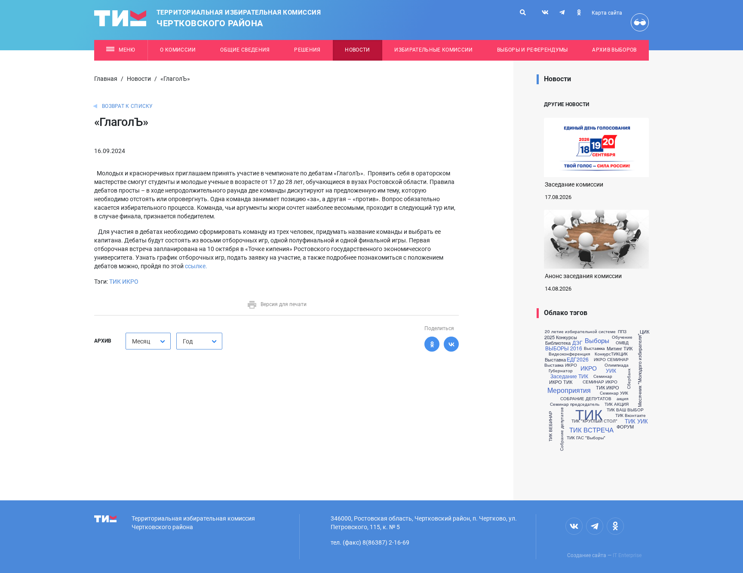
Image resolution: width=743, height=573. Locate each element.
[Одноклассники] (431, 344)
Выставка (555, 359)
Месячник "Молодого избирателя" (639, 370)
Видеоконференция (569, 354)
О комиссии (178, 50)
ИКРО (588, 368)
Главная (105, 78)
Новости (357, 50)
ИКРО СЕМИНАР (611, 359)
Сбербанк (628, 378)
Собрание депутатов (561, 428)
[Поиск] (523, 12)
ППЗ (622, 331)
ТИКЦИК (619, 354)
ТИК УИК (636, 421)
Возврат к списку (127, 106)
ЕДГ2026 (578, 359)
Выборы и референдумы (532, 50)
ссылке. (195, 266)
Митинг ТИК (619, 348)
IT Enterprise (627, 555)
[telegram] (562, 12)
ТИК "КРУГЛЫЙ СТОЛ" (594, 421)
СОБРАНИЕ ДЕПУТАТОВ (585, 398)
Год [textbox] (188, 341)
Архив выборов (614, 50)
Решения (307, 50)
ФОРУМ (625, 426)
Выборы (597, 340)
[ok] (578, 12)
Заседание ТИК (569, 376)
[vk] (545, 12)
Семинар (602, 376)
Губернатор (561, 370)
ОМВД (622, 342)
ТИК (588, 414)
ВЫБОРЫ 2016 (563, 348)
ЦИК (644, 331)
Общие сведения (245, 50)
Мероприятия (569, 390)
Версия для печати (284, 304)
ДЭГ (577, 342)
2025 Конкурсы (560, 337)
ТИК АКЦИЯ (617, 404)
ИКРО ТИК (560, 382)
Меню (127, 50)
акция (622, 398)
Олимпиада (617, 365)
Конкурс (603, 354)
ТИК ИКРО (123, 281)
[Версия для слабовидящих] (640, 22)
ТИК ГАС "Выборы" (586, 437)
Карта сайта (607, 13)
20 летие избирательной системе (580, 331)
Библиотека (558, 342)
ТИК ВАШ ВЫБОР (625, 410)
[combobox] (148, 341)
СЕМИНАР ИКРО (600, 382)
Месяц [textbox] (141, 341)
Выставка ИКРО (560, 365)
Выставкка (594, 348)
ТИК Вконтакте (630, 415)
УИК (611, 370)
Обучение (622, 337)
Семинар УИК (614, 393)
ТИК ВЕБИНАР (550, 426)
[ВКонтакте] (451, 344)
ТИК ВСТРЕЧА (591, 429)
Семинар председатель (574, 404)
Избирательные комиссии (433, 50)
